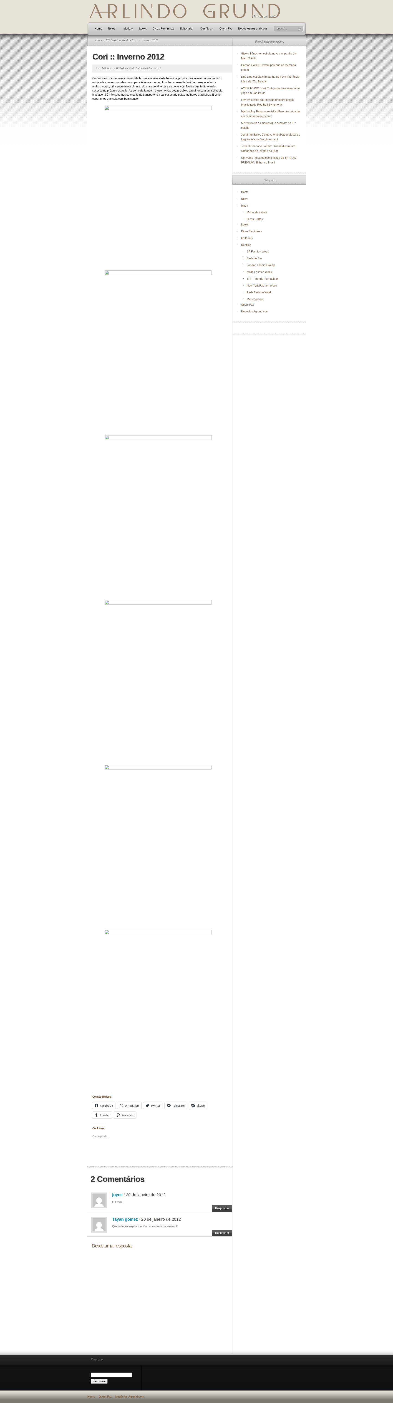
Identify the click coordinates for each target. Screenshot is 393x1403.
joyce (117, 1195)
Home (98, 28)
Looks (143, 28)
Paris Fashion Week (259, 292)
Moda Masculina (257, 212)
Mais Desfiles (255, 299)
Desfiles (206, 28)
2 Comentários (144, 68)
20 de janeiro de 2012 (146, 1195)
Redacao (106, 68)
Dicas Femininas (163, 28)
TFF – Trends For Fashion (263, 278)
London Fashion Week (261, 265)
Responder (222, 1208)
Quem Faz (225, 28)
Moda (128, 28)
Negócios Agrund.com (252, 28)
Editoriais (186, 28)
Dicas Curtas (255, 219)
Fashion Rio (254, 258)
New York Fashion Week (262, 285)
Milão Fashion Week (259, 272)
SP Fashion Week (117, 40)
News (111, 28)
